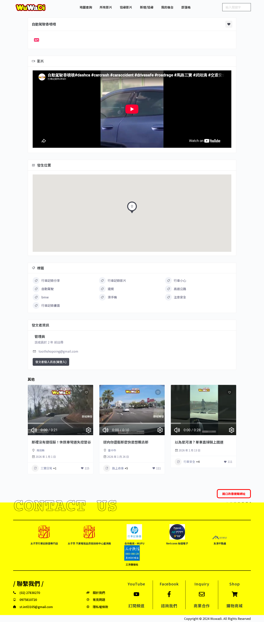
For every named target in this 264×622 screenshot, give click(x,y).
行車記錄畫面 (50, 305)
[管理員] (84, 435)
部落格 (186, 7)
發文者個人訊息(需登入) (50, 362)
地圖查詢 (86, 7)
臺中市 (112, 450)
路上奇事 (118, 468)
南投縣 (41, 450)
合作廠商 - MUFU (134, 543)
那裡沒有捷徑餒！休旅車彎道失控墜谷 (61, 441)
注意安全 (180, 297)
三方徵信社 (132, 564)
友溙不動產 (220, 543)
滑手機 (112, 297)
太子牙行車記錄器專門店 (44, 543)
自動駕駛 (47, 288)
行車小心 (180, 280)
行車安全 (189, 462)
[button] (132, 208)
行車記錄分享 (50, 280)
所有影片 (106, 7)
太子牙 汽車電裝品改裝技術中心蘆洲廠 (89, 543)
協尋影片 (126, 7)
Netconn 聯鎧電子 (177, 543)
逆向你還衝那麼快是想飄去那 (125, 441)
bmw (45, 297)
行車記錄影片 (117, 280)
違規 (111, 288)
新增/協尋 (146, 7)
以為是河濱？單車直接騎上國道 (199, 441)
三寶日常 (46, 468)
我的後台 (167, 7)
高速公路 (180, 288)
